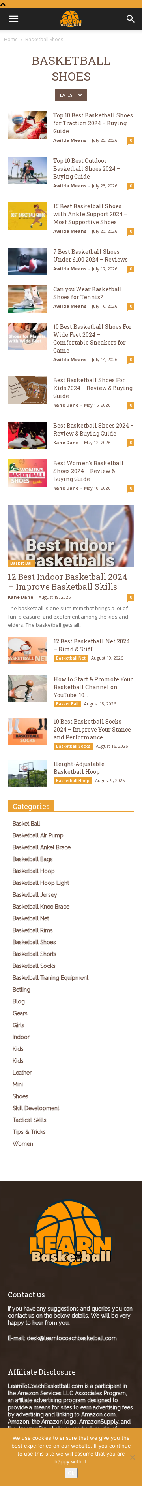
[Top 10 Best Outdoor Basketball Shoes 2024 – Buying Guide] (27, 170)
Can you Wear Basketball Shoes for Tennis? (87, 293)
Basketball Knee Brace (41, 906)
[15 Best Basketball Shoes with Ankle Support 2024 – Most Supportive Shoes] (27, 216)
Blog (19, 1001)
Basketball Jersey (35, 895)
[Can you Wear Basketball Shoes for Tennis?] (27, 299)
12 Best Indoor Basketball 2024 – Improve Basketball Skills (67, 581)
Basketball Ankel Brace (42, 847)
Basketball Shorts (34, 954)
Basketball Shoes (34, 942)
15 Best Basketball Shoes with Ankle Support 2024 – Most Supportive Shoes (90, 214)
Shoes (20, 1096)
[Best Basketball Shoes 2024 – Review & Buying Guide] (27, 435)
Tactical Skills (30, 1120)
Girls (18, 1025)
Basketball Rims (33, 930)
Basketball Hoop (73, 780)
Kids (18, 1049)
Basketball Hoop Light (41, 883)
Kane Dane (65, 405)
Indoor (21, 1037)
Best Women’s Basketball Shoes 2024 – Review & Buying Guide (88, 471)
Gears (20, 1013)
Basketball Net (71, 658)
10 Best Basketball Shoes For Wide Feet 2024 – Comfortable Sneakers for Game (92, 338)
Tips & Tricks (29, 1132)
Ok (71, 1473)
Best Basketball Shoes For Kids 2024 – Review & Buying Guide (93, 388)
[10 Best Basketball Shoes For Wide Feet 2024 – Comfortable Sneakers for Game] (27, 336)
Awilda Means (69, 140)
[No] (132, 1457)
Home (11, 39)
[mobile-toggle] (13, 19)
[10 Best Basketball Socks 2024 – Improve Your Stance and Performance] (27, 731)
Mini (18, 1084)
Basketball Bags (33, 859)
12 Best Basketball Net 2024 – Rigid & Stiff (92, 645)
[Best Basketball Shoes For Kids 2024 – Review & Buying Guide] (27, 390)
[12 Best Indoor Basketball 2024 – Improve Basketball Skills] (71, 536)
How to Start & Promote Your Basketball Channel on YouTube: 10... (93, 687)
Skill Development (36, 1108)
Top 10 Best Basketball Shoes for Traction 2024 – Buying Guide (93, 123)
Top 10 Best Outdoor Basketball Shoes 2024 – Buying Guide (86, 168)
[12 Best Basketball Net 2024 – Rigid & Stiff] (27, 651)
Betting (21, 989)
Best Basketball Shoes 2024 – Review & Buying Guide (93, 429)
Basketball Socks (73, 746)
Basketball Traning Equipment (50, 978)
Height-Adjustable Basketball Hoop (79, 767)
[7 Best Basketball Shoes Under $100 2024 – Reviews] (27, 261)
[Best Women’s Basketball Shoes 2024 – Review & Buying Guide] (27, 473)
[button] (131, 19)
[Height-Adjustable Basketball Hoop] (27, 773)
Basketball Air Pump (38, 835)
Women (23, 1144)
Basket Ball (21, 563)
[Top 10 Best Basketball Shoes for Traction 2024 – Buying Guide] (27, 125)
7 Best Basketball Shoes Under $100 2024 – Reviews (90, 255)
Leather (22, 1072)
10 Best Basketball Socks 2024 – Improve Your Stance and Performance (92, 729)
